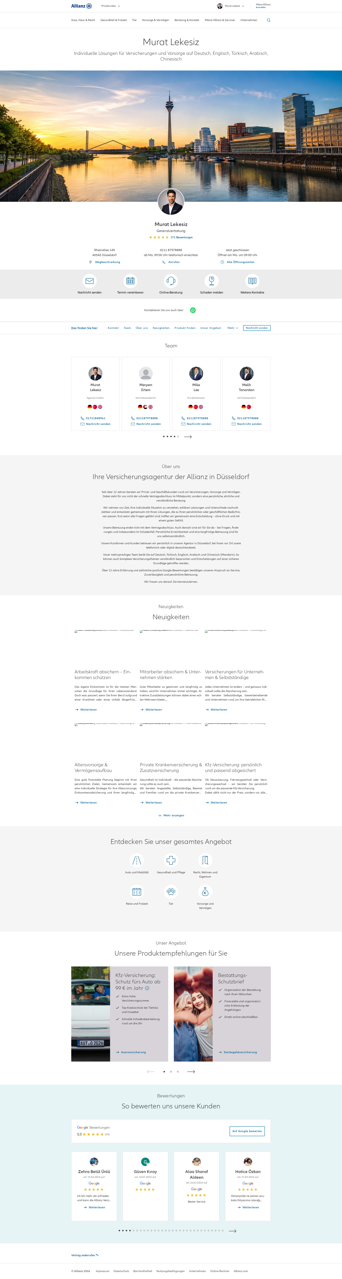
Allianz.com (241, 1271)
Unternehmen (197, 1271)
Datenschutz (121, 1271)
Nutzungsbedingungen (170, 1271)
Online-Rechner (219, 1271)
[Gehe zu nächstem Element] (188, 436)
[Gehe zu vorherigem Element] (153, 436)
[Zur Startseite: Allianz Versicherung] (81, 6)
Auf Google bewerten (247, 1131)
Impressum (102, 1271)
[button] (171, 201)
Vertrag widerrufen (83, 1255)
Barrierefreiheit (142, 1271)
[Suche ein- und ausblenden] (268, 20)
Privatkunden (108, 5)
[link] (171, 284)
